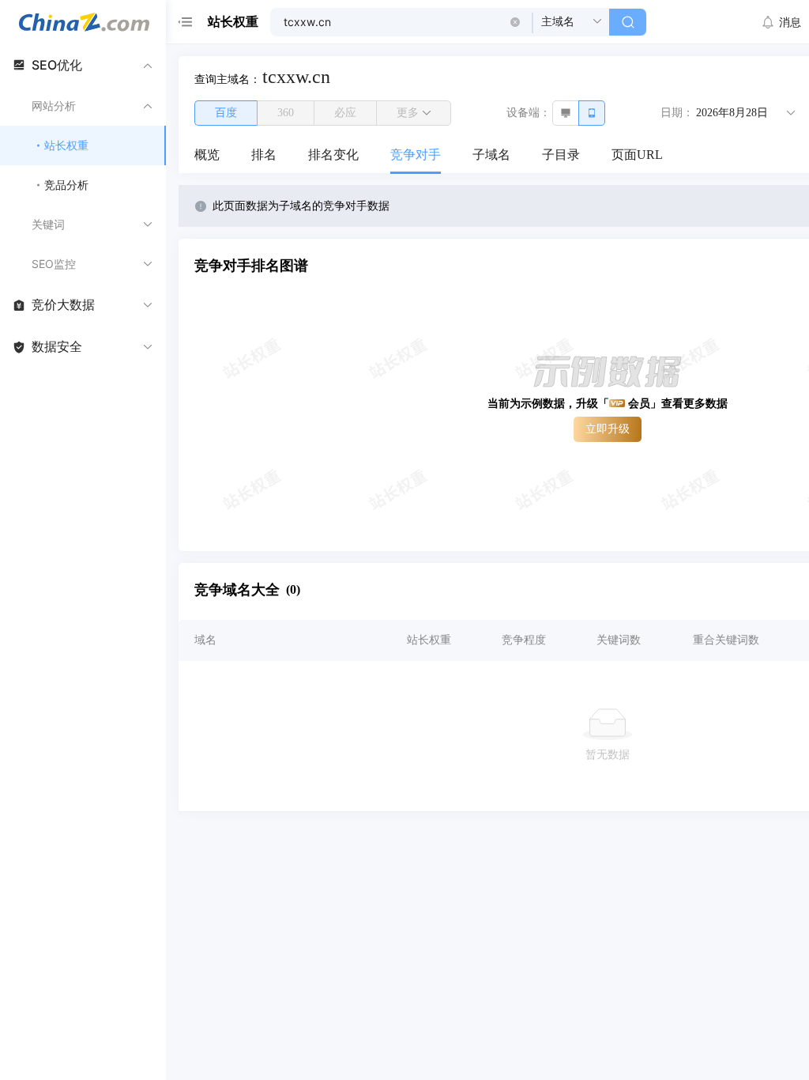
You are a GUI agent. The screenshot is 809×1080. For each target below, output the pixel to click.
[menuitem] (207, 156)
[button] (515, 22)
